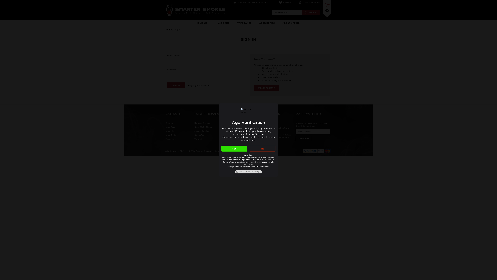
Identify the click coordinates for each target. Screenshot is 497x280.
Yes (234, 148)
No (262, 148)
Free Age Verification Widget (249, 172)
